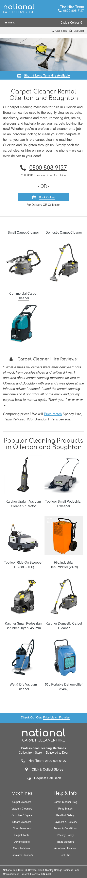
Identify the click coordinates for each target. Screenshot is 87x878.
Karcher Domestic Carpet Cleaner (64, 625)
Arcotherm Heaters (65, 848)
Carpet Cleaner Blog (65, 802)
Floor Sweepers (22, 828)
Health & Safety (65, 815)
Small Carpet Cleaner (23, 232)
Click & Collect (70, 22)
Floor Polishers (22, 848)
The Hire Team (72, 7)
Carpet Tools (21, 835)
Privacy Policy (65, 835)
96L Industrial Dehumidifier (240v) (64, 564)
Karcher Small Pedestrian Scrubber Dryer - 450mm (23, 625)
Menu (11, 22)
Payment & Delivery (65, 822)
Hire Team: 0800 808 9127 (46, 760)
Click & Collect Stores (47, 769)
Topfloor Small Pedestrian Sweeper (63, 503)
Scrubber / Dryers (22, 815)
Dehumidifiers (22, 841)
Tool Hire (65, 855)
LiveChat (79, 31)
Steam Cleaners (21, 822)
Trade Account (65, 841)
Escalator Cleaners (22, 855)
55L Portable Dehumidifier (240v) (64, 686)
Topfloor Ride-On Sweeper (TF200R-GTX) (23, 564)
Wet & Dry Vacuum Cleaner (23, 686)
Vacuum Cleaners (22, 808)
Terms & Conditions (65, 828)
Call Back (61, 31)
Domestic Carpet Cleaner (64, 232)
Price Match (53, 413)
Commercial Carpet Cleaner (23, 295)
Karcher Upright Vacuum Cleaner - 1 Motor (23, 503)
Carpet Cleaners (21, 802)
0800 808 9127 (73, 11)
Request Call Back (47, 778)
